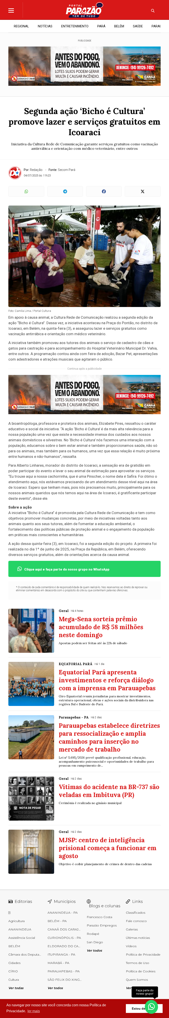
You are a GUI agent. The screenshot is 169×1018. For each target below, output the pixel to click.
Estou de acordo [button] (144, 1008)
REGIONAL (21, 26)
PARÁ (101, 26)
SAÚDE (138, 26)
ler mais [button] (34, 1011)
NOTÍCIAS (45, 26)
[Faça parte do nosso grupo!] (151, 1007)
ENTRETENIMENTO (74, 26)
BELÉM (119, 26)
